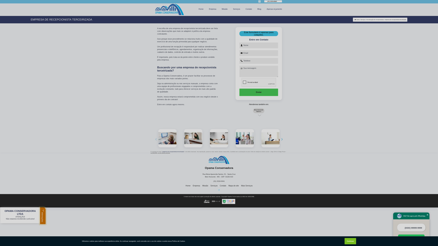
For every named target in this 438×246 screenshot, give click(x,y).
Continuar (350, 241)
